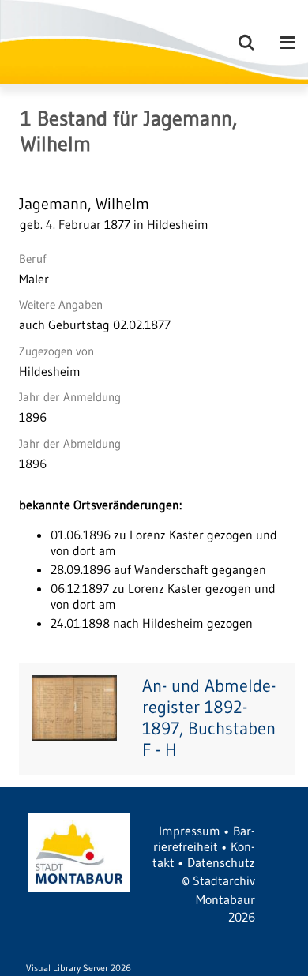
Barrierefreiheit (204, 838)
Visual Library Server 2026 (78, 968)
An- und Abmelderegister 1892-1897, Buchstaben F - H (209, 717)
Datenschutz (221, 862)
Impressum (189, 831)
